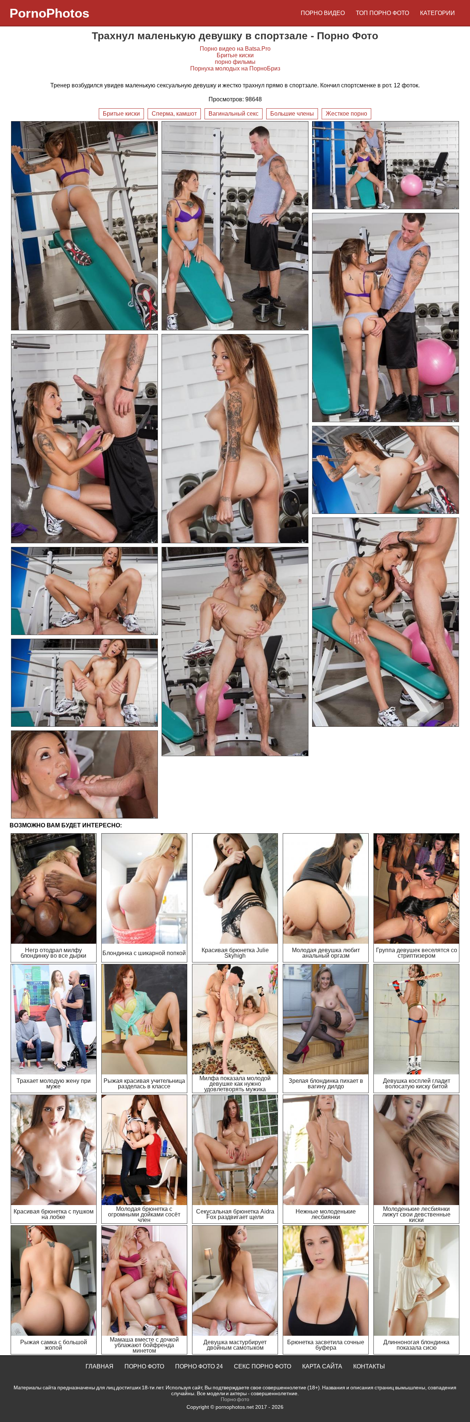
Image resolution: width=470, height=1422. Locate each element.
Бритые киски (235, 55)
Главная (99, 1366)
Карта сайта (322, 1366)
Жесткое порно (346, 113)
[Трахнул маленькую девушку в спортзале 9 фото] (84, 591)
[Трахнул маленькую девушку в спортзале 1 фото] (84, 225)
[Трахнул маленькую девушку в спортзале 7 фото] (385, 470)
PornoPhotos (49, 13)
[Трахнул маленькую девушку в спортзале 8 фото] (385, 622)
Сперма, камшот (174, 113)
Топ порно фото (382, 13)
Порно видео (323, 13)
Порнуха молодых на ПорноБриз (235, 68)
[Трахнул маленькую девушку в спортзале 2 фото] (235, 225)
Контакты (369, 1366)
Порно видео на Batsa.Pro (235, 49)
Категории (437, 13)
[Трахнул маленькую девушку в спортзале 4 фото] (385, 317)
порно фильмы (235, 62)
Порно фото (144, 1366)
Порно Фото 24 (199, 1366)
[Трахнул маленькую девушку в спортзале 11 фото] (84, 682)
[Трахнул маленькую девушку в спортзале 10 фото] (235, 651)
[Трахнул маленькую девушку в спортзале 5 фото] (84, 438)
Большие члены (292, 113)
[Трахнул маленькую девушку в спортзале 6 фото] (235, 438)
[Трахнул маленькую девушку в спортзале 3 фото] (385, 165)
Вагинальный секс (233, 113)
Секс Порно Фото (262, 1366)
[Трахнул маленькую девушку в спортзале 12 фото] (84, 774)
